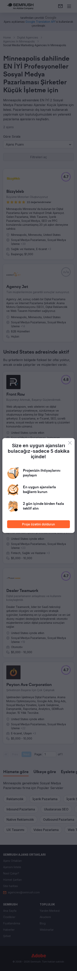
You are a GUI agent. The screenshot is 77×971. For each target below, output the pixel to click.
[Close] (70, 443)
